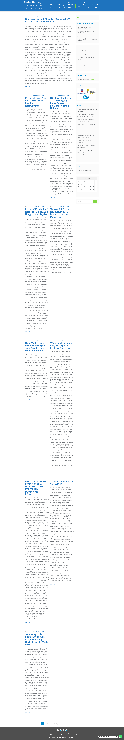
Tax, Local (34, 16)
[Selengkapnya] (92, 79)
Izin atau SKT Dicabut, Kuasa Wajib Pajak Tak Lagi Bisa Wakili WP (87, 146)
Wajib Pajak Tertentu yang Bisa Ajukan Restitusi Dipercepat (61, 345)
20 (87, 188)
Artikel (79, 734)
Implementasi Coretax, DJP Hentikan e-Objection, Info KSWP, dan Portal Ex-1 (85, 115)
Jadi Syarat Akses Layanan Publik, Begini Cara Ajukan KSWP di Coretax (87, 131)
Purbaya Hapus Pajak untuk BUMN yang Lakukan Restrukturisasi (36, 102)
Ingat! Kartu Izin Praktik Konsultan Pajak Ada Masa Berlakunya (87, 110)
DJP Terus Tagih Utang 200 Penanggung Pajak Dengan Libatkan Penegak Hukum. (61, 103)
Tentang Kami (64, 734)
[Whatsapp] (120, 736)
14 (90, 186)
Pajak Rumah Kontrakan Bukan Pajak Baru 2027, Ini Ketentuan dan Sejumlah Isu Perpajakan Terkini (86, 152)
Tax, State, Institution (40, 16)
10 (78, 186)
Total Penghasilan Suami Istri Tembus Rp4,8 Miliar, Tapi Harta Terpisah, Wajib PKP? (36, 639)
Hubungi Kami (72, 734)
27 (87, 189)
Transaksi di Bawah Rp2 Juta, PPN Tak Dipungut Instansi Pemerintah (60, 213)
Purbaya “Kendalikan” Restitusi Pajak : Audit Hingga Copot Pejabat (36, 212)
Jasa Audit (80, 62)
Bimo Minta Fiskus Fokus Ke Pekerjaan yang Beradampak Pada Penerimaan (35, 346)
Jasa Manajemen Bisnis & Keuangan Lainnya (87, 69)
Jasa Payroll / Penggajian (83, 54)
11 (81, 186)
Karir (84, 734)
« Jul (78, 194)
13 (87, 186)
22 (93, 188)
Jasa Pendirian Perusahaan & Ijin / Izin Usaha (87, 65)
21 (90, 188)
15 (93, 186)
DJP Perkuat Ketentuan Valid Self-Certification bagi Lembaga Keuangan (87, 125)
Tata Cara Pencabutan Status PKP (61, 482)
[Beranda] (79, 17)
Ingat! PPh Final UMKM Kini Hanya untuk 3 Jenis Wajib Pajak (86, 141)
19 (84, 188)
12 (84, 186)
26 (84, 189)
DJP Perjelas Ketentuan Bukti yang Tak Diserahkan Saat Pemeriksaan (85, 136)
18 (81, 188)
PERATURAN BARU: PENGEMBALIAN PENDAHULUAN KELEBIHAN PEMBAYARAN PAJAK (36, 488)
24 (78, 189)
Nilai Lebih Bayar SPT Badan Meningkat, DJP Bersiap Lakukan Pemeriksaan (48, 20)
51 (52, 723)
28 (90, 189)
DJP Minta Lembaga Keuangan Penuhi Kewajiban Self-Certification (85, 120)
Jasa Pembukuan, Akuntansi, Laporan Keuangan (85, 58)
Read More (28, 86)
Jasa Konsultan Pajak (82, 50)
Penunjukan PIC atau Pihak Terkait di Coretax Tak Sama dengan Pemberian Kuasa (87, 159)
